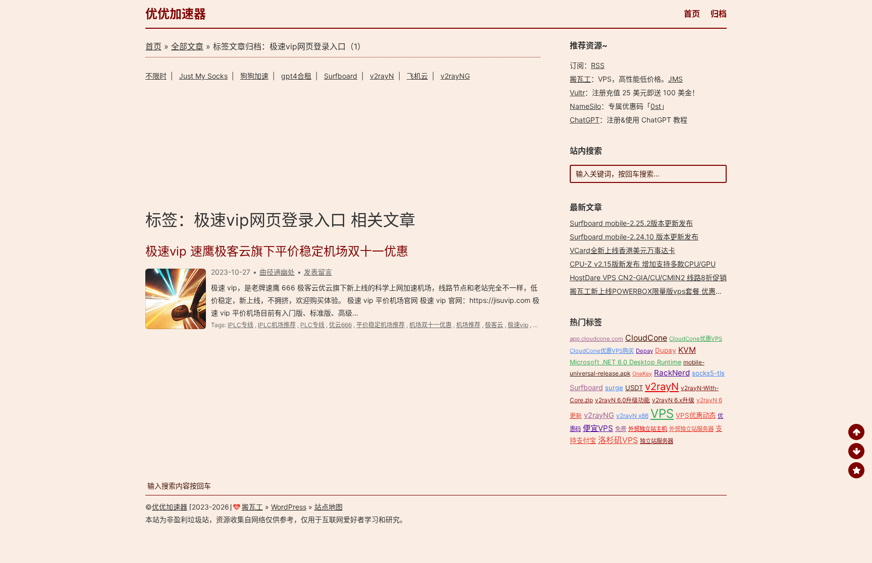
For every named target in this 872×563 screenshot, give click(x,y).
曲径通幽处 (277, 272)
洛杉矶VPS (618, 440)
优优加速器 (175, 14)
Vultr (577, 92)
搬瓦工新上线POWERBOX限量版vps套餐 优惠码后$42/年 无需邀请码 (680, 291)
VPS (662, 413)
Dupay (665, 350)
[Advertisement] (342, 144)
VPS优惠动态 (696, 415)
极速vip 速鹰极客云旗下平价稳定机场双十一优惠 (276, 251)
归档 (719, 14)
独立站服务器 (656, 441)
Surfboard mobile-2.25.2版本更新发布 (631, 223)
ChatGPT (585, 119)
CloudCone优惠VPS (695, 338)
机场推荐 (468, 325)
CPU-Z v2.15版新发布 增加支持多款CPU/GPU (643, 264)
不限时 (156, 76)
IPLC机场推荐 (277, 325)
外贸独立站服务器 (691, 428)
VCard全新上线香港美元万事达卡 (622, 250)
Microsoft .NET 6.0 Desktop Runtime (625, 362)
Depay (644, 350)
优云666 (340, 325)
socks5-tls (708, 373)
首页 (692, 14)
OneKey (642, 373)
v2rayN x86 (632, 415)
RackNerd (672, 373)
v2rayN (382, 76)
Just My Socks (203, 76)
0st (655, 106)
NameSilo (585, 106)
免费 (620, 428)
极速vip (518, 325)
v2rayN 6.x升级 (673, 400)
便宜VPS (598, 428)
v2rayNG (455, 76)
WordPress (288, 507)
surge (614, 388)
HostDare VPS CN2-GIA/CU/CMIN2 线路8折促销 (648, 277)
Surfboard (340, 76)
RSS (598, 65)
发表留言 (318, 272)
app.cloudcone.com (596, 338)
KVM (687, 350)
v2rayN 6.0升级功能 (622, 400)
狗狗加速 (254, 76)
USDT (634, 388)
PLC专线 (312, 325)
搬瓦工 (580, 79)
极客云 (494, 325)
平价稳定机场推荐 (380, 325)
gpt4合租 (296, 76)
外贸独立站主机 (647, 428)
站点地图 (328, 507)
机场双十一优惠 (430, 325)
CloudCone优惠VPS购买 (602, 350)
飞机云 (417, 76)
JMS (675, 79)
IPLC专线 (240, 325)
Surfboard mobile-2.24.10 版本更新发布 (634, 236)
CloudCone (646, 338)
